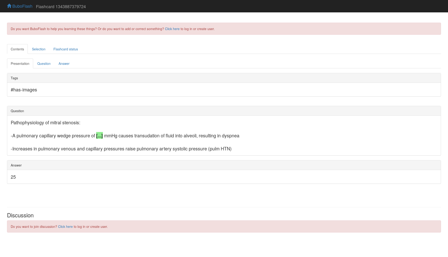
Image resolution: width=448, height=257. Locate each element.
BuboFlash (21, 6)
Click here (172, 28)
